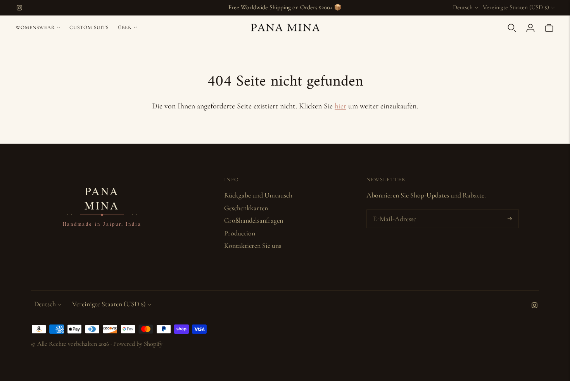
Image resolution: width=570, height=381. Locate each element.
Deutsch (463, 7)
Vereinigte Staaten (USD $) (516, 7)
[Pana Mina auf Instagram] (19, 7)
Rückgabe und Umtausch (258, 195)
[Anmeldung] (530, 27)
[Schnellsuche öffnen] (511, 27)
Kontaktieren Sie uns (252, 245)
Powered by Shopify (137, 344)
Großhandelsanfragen (253, 220)
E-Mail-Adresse (393, 211)
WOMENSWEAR (35, 27)
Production (239, 233)
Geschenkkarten (246, 208)
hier (340, 106)
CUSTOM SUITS (89, 27)
